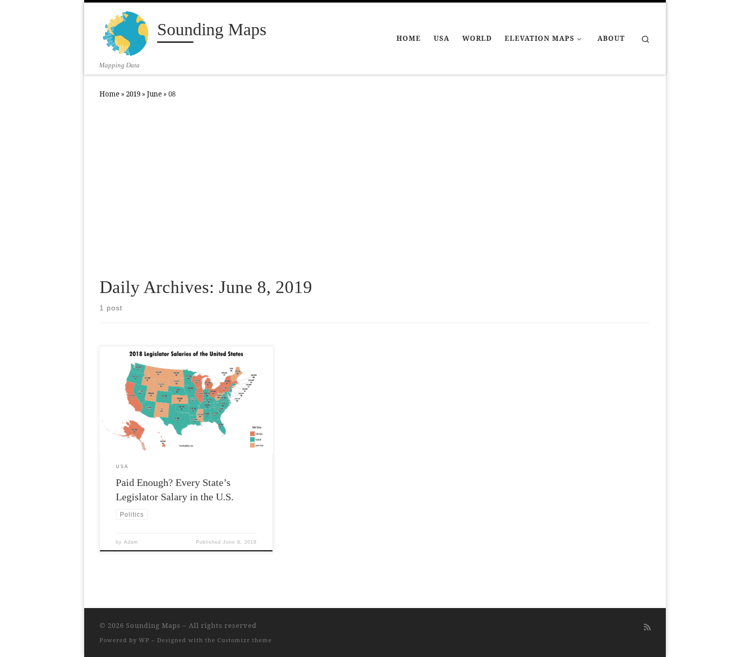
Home (109, 94)
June (154, 94)
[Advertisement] (375, 185)
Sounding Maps (153, 625)
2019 (133, 94)
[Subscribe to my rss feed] (647, 627)
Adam (131, 542)
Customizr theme (244, 640)
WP (144, 640)
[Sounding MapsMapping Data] (126, 31)
